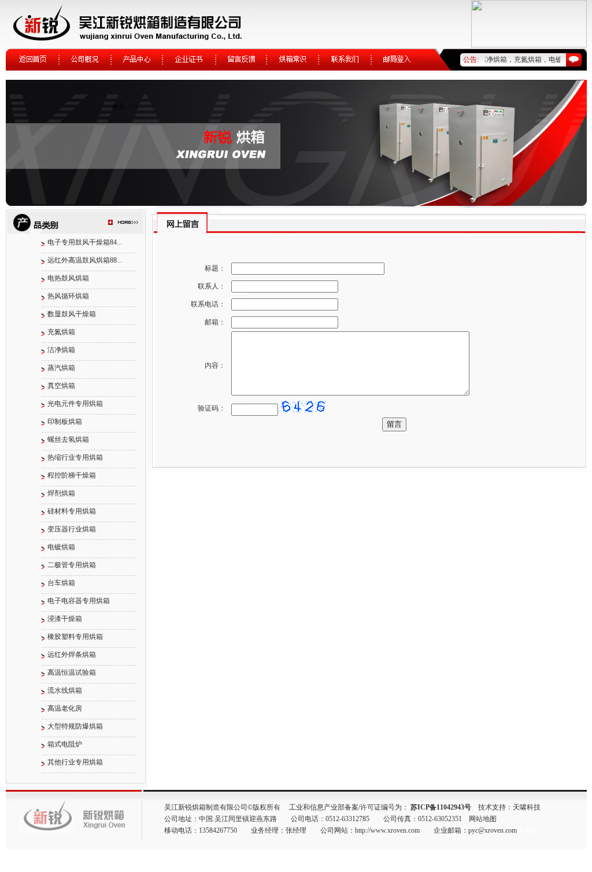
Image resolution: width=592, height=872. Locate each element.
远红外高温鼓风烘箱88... (84, 260)
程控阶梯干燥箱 (71, 475)
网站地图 (483, 819)
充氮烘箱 (61, 332)
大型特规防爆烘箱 (75, 726)
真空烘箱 (61, 386)
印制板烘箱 (64, 421)
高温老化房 (64, 708)
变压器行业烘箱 (71, 529)
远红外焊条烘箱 (71, 655)
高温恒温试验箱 (71, 672)
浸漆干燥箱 (64, 619)
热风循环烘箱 (68, 296)
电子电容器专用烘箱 (78, 601)
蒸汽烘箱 (61, 368)
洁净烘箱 (61, 350)
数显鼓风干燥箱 (71, 314)
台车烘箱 (61, 583)
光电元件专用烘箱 (75, 404)
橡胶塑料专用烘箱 (75, 637)
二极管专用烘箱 (71, 565)
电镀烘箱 (61, 547)
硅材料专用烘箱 (71, 511)
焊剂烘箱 (61, 493)
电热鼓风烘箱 (68, 278)
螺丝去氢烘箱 (68, 439)
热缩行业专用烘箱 (75, 457)
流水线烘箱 (64, 690)
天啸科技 (527, 807)
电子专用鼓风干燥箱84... (84, 242)
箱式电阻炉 (64, 744)
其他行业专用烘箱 (75, 762)
